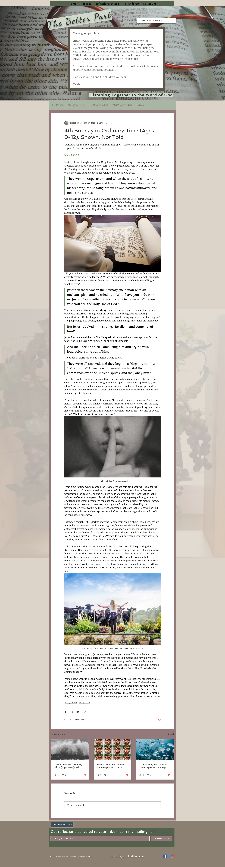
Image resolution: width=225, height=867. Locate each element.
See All (171, 734)
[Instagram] (172, 856)
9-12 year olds (122, 105)
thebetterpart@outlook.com (127, 856)
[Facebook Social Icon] (165, 856)
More (141, 105)
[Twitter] (169, 856)
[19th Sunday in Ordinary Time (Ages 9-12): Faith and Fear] (70, 749)
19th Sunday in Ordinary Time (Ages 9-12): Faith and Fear (68, 766)
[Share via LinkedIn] (78, 711)
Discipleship (84, 702)
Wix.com (89, 856)
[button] (107, 3)
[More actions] (159, 122)
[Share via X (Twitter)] (72, 711)
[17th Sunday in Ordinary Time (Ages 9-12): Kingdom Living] (155, 749)
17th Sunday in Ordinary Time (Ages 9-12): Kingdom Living (154, 766)
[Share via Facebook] (65, 711)
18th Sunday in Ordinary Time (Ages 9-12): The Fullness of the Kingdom (111, 766)
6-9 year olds (99, 105)
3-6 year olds (77, 105)
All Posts (57, 105)
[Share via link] (84, 711)
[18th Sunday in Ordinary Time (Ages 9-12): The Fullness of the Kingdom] (112, 749)
